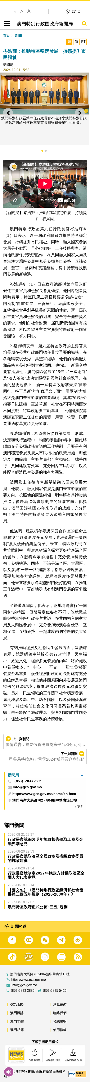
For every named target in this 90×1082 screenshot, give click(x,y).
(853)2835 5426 (55, 990)
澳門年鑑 (17, 1021)
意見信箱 (60, 1004)
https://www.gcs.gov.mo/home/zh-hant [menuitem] (44, 794)
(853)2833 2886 (23, 990)
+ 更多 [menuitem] (79, 806)
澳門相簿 (17, 1030)
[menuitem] (45, 775)
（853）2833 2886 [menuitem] (26, 781)
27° (76, 11)
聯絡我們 (60, 1013)
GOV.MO (16, 1004)
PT (83, 41)
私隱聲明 (60, 1021)
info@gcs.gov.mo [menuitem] (27, 787)
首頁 (6, 35)
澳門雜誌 (17, 1013)
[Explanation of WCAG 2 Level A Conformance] (77, 1074)
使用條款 (60, 1030)
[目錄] (6, 23)
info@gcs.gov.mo (24, 985)
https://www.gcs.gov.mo (28, 979)
